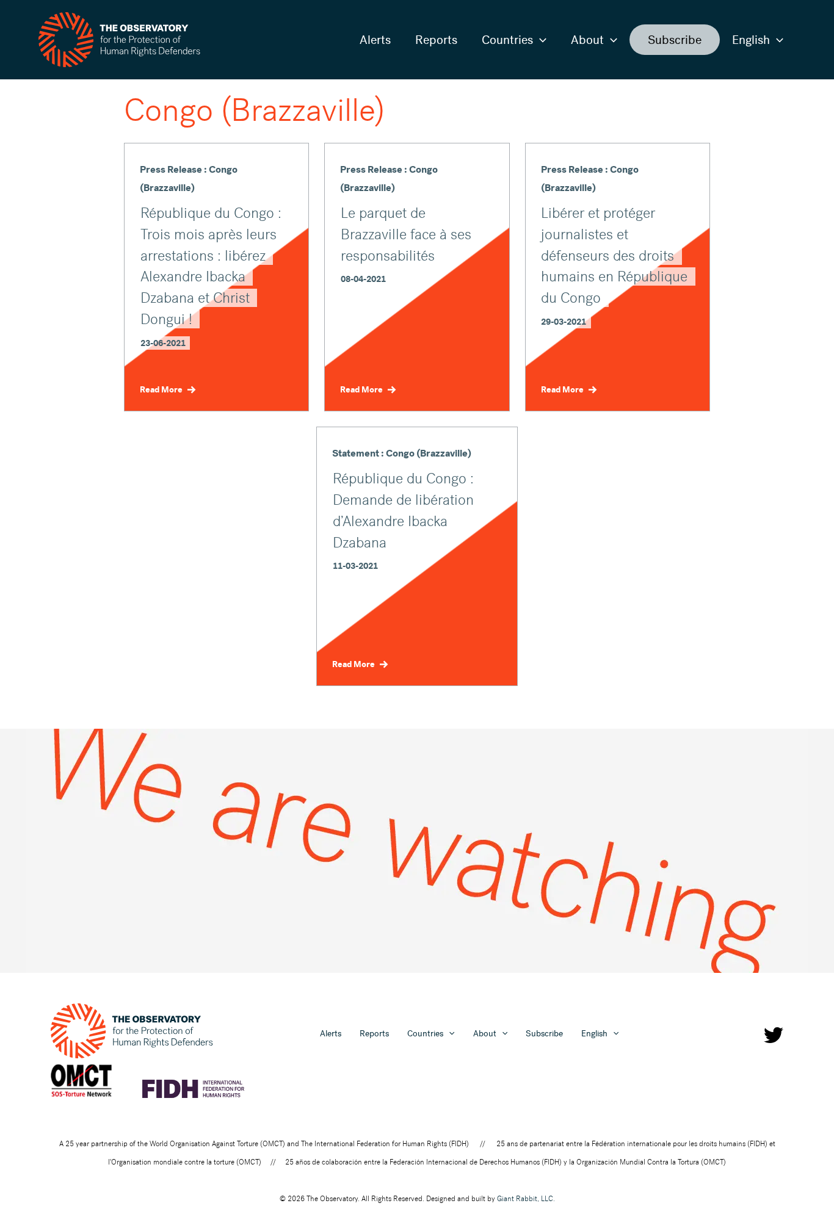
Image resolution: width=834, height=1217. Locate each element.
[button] (539, 40)
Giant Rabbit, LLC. (526, 1198)
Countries (507, 39)
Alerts (375, 39)
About (587, 39)
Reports (436, 39)
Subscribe (675, 39)
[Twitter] (773, 1035)
